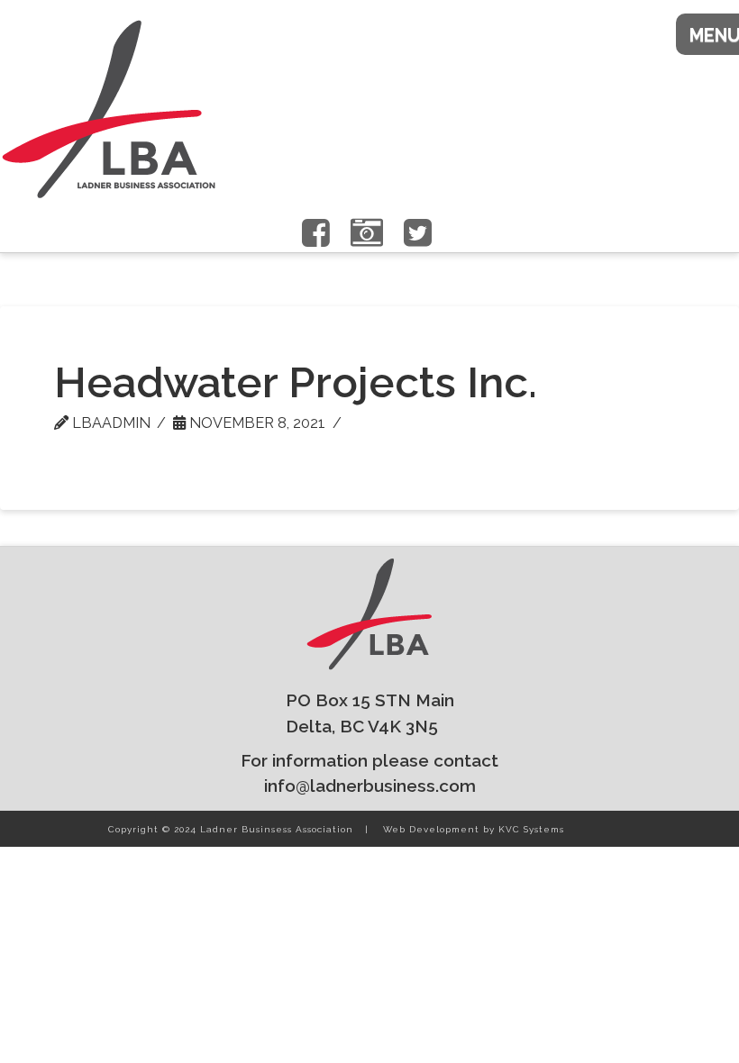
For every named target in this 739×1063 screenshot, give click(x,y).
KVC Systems (531, 829)
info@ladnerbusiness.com (370, 785)
